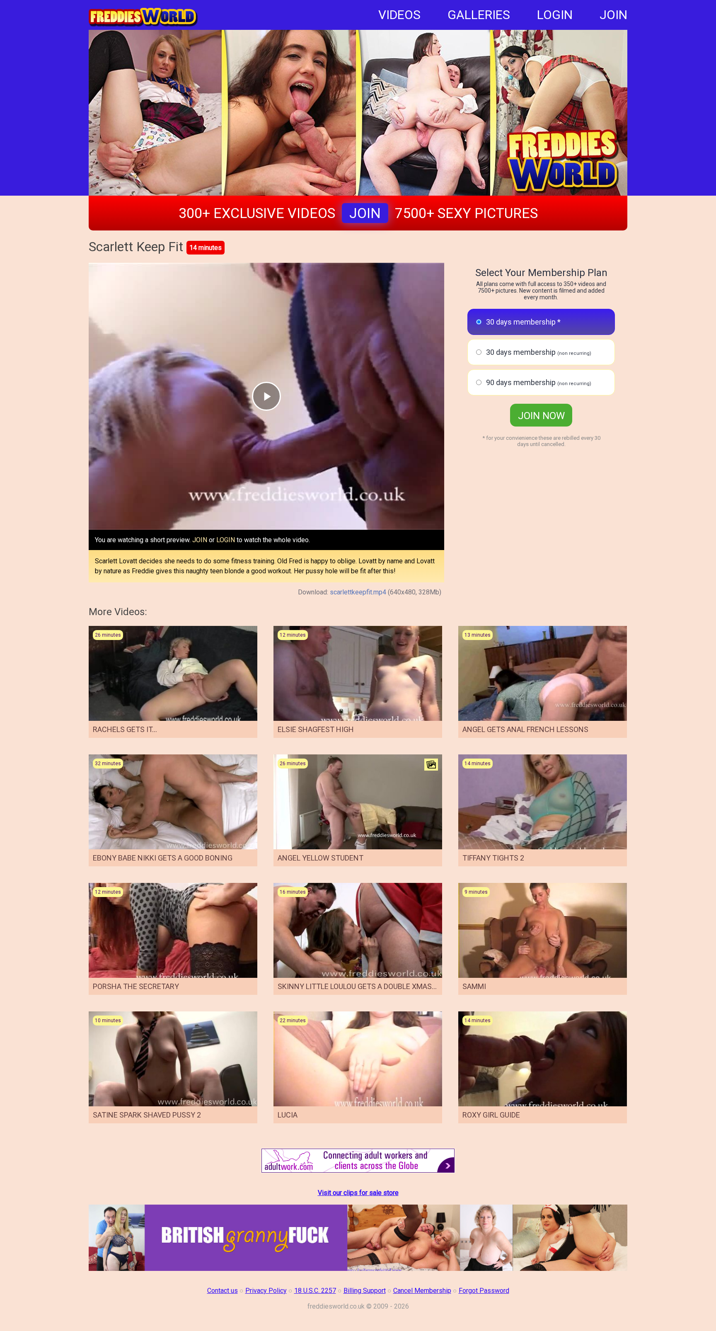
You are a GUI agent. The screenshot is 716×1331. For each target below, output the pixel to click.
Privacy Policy (266, 1291)
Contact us (222, 1291)
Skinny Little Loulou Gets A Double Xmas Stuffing (372, 986)
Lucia (288, 1114)
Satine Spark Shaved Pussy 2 (147, 1114)
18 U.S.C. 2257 (315, 1291)
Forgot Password (484, 1291)
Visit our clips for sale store (358, 1193)
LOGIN (555, 14)
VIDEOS (399, 14)
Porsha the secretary (136, 986)
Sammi (474, 986)
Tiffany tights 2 (493, 857)
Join (365, 213)
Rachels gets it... (125, 729)
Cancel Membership (422, 1291)
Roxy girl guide (491, 1114)
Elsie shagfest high (316, 729)
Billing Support (364, 1291)
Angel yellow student (320, 857)
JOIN (613, 14)
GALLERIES (479, 14)
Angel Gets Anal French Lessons (525, 729)
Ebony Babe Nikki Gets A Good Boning (162, 857)
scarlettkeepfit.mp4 (358, 592)
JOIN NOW (541, 416)
